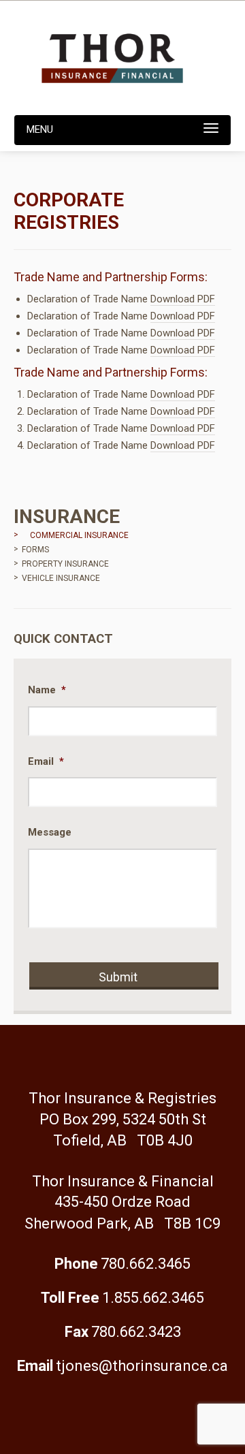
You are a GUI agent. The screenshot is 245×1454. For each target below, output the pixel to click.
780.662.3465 (146, 1263)
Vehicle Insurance (61, 578)
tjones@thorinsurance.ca (142, 1365)
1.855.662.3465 (153, 1297)
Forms (35, 549)
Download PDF (182, 299)
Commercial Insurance (79, 535)
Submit (118, 977)
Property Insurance (65, 564)
